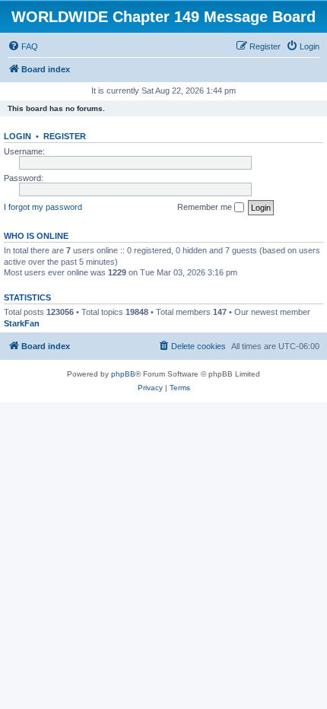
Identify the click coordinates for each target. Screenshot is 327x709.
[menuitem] (23, 46)
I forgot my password (43, 206)
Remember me (205, 206)
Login (17, 136)
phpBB (123, 374)
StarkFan (22, 323)
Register (64, 136)
